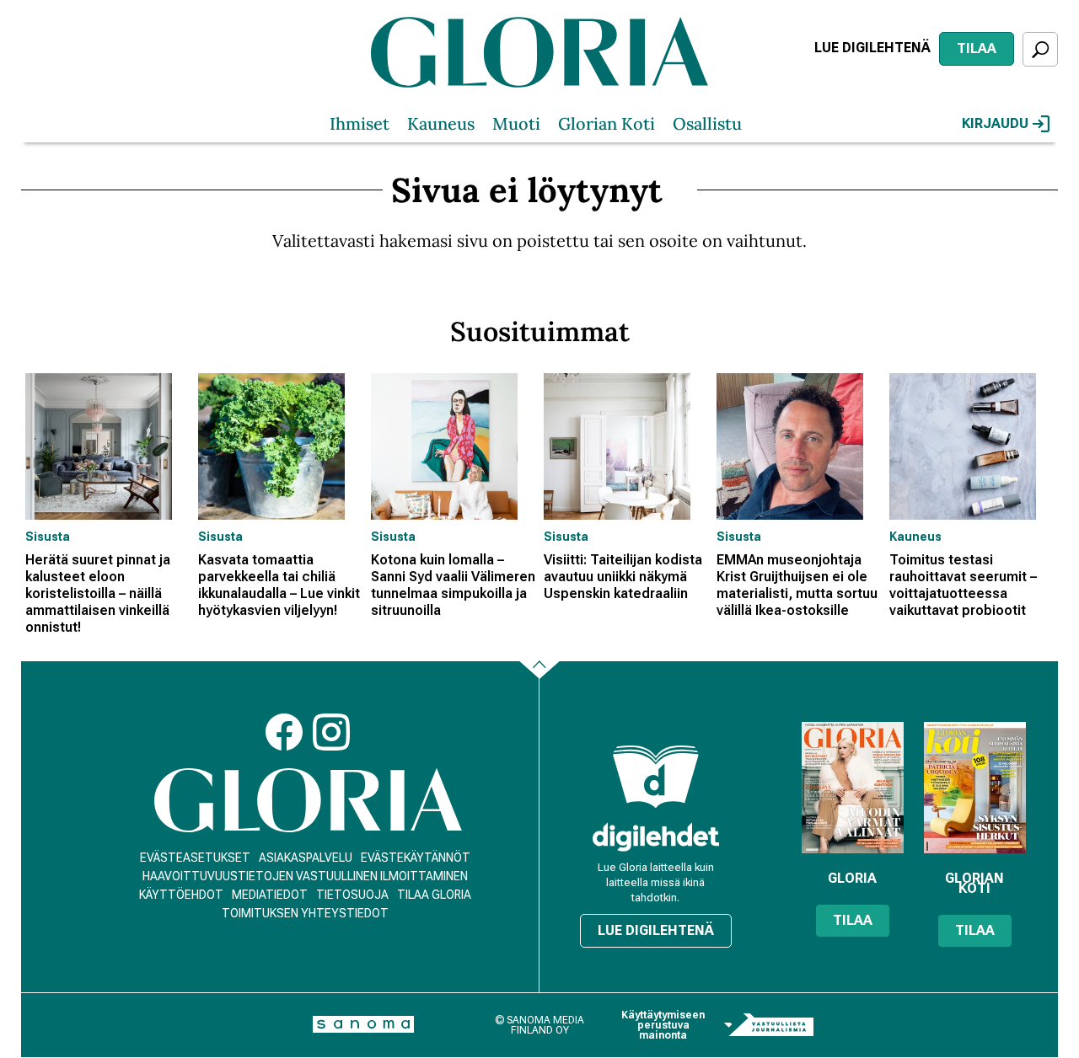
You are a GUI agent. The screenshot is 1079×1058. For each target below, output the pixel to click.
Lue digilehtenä (872, 48)
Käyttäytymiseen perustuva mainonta (663, 1025)
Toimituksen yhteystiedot (305, 913)
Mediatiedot (270, 894)
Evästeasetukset (195, 857)
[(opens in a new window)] (656, 837)
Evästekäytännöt (415, 857)
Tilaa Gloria (434, 894)
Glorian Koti (606, 123)
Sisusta (47, 536)
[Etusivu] (308, 800)
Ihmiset (359, 123)
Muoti (516, 123)
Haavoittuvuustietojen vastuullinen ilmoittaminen (305, 876)
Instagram (331, 732)
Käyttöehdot (181, 894)
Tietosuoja (352, 894)
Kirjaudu (995, 123)
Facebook (284, 732)
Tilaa (976, 48)
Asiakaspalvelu (305, 857)
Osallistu (707, 123)
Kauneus (441, 123)
